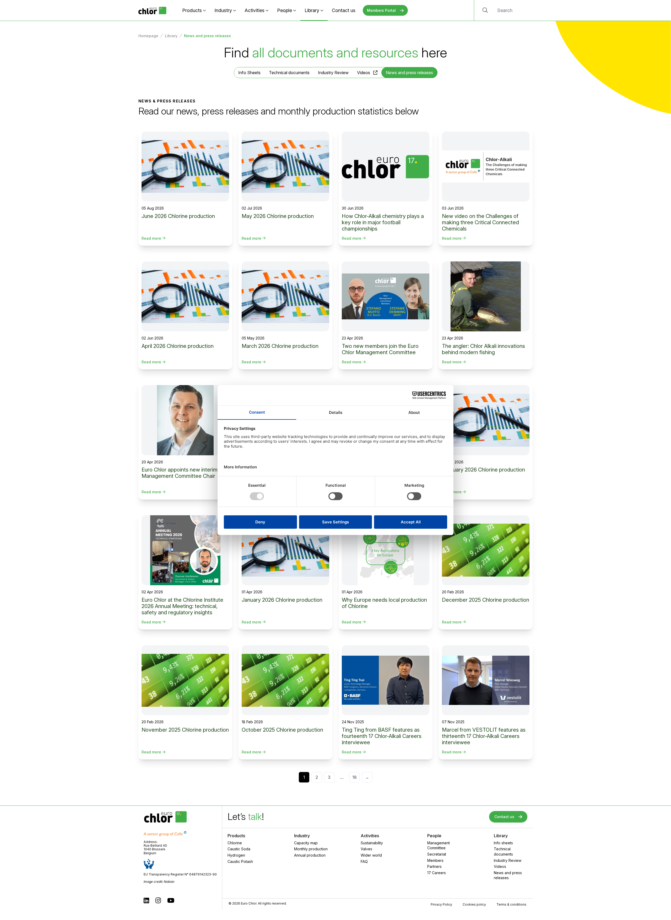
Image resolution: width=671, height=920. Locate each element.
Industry (223, 10)
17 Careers (436, 872)
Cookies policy (474, 904)
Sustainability (372, 843)
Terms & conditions (511, 904)
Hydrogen (236, 855)
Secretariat (436, 854)
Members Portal (381, 10)
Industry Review (333, 72)
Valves (366, 849)
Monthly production (311, 849)
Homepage (148, 36)
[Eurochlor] (152, 10)
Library (312, 10)
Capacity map (306, 843)
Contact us (343, 10)
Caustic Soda (239, 849)
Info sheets (503, 843)
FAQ (364, 861)
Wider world (371, 855)
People (284, 10)
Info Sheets (249, 72)
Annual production (310, 855)
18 (354, 777)
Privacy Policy (441, 904)
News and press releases (508, 875)
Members (435, 860)
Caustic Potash (240, 861)
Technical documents (289, 72)
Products (192, 10)
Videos (363, 72)
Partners (434, 866)
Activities (254, 10)
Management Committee (438, 845)
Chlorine (235, 843)
